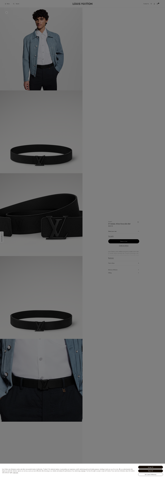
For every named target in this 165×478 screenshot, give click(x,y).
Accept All (150, 467)
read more (15, 472)
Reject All (150, 471)
